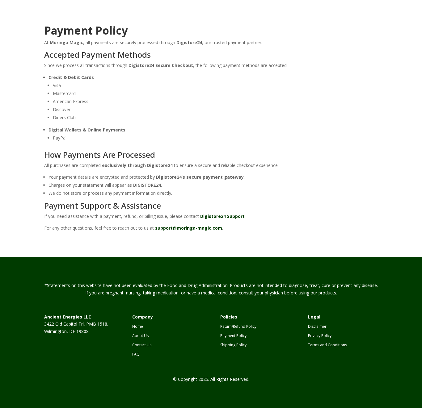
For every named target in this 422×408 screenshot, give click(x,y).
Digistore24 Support (222, 216)
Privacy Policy (319, 336)
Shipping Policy (233, 345)
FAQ (136, 354)
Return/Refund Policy (238, 326)
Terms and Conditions (327, 345)
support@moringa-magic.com (188, 228)
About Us (140, 336)
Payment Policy (233, 336)
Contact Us (141, 345)
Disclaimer (317, 326)
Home (137, 326)
